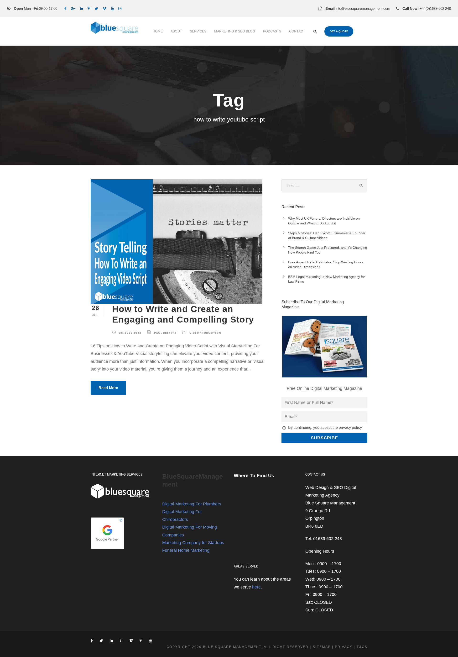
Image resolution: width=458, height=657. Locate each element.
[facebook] (65, 8)
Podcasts (272, 31)
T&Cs (362, 647)
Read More (108, 388)
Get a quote (339, 31)
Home (158, 31)
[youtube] (112, 8)
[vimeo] (104, 8)
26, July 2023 (130, 333)
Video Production (205, 333)
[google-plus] (73, 8)
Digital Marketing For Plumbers (191, 504)
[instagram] (119, 8)
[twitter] (96, 8)
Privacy (343, 647)
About (176, 31)
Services (198, 31)
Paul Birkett (165, 333)
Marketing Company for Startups (193, 542)
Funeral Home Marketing (185, 550)
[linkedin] (81, 8)
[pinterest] (89, 8)
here (256, 587)
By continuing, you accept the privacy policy (325, 427)
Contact (297, 31)
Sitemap (322, 647)
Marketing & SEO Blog (234, 31)
